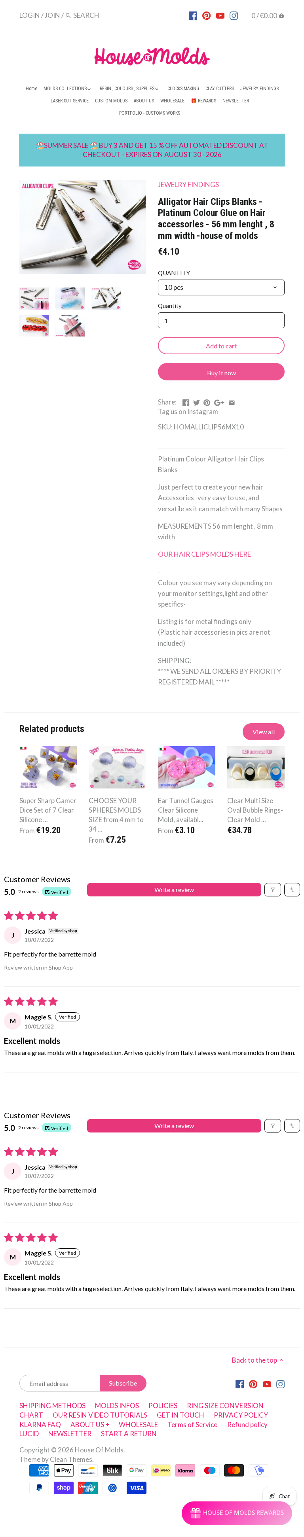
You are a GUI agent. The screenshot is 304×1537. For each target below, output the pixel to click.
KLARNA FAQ (40, 1424)
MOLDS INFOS (117, 1405)
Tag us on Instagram (188, 411)
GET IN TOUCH (180, 1415)
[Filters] (272, 889)
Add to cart (221, 346)
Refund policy (247, 1424)
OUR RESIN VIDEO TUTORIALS (100, 1415)
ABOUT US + (89, 1424)
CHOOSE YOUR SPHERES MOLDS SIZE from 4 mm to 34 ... (116, 814)
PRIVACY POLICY (241, 1415)
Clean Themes (71, 1459)
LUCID (29, 1433)
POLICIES (162, 1405)
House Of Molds (99, 1450)
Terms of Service (192, 1424)
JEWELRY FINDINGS (188, 184)
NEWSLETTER (69, 1433)
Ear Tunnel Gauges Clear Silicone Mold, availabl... (185, 810)
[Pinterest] (206, 15)
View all (264, 731)
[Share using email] (231, 401)
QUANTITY (174, 272)
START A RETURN (129, 1433)
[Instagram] (234, 15)
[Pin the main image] (206, 401)
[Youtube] (220, 15)
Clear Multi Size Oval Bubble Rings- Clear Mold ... (255, 810)
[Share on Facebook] (185, 401)
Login (29, 15)
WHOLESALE (138, 1424)
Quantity (170, 305)
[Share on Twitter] (196, 401)
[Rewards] (237, 1513)
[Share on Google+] (219, 401)
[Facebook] (193, 15)
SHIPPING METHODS (52, 1405)
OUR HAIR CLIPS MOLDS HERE (204, 554)
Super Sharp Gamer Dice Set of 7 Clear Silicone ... (47, 810)
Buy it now (221, 372)
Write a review (174, 889)
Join (52, 15)
